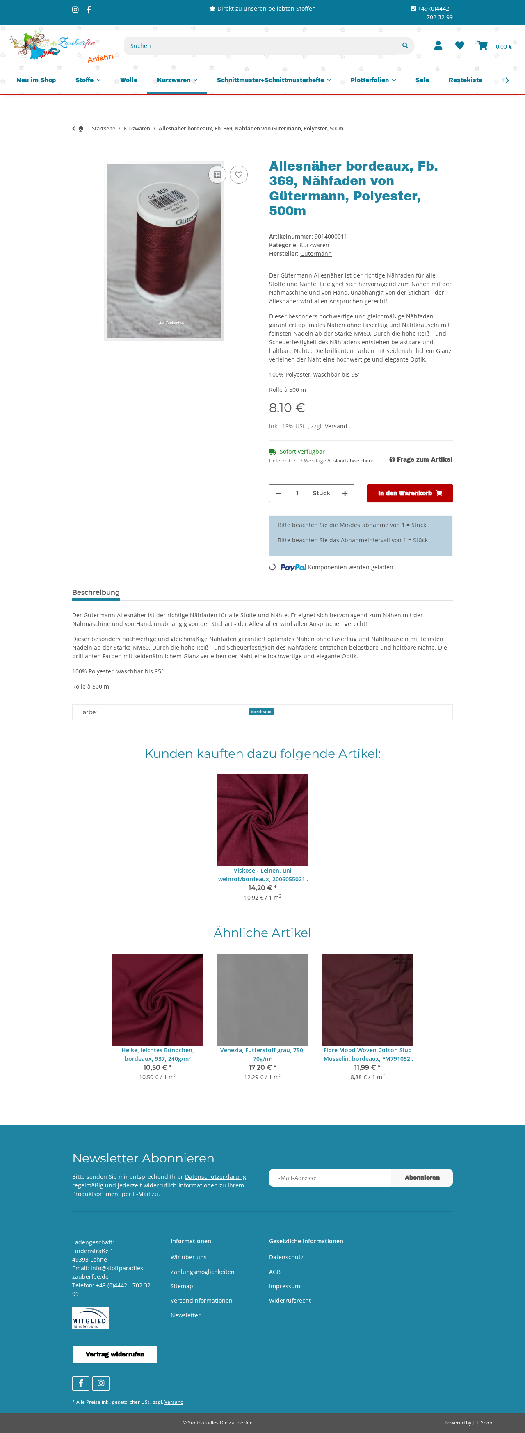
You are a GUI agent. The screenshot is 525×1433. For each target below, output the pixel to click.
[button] (438, 46)
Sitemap (182, 1286)
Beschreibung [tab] (96, 592)
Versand (336, 426)
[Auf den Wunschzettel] (239, 175)
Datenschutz (286, 1257)
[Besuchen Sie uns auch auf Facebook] (80, 1383)
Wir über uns (189, 1257)
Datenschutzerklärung (215, 1177)
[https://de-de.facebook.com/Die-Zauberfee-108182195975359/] (89, 9)
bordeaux (261, 711)
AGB (275, 1272)
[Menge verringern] (278, 493)
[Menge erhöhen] (345, 493)
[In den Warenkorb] (78, 154)
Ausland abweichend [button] (350, 460)
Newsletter (186, 1315)
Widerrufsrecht (290, 1300)
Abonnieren (422, 1178)
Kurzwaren (314, 245)
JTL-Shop (482, 1422)
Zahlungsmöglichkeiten (203, 1272)
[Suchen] (405, 46)
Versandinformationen (202, 1300)
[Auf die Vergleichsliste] (217, 175)
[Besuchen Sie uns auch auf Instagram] (100, 1383)
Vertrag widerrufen (115, 1354)
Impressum (284, 1286)
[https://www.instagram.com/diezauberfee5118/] (75, 9)
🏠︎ (81, 128)
